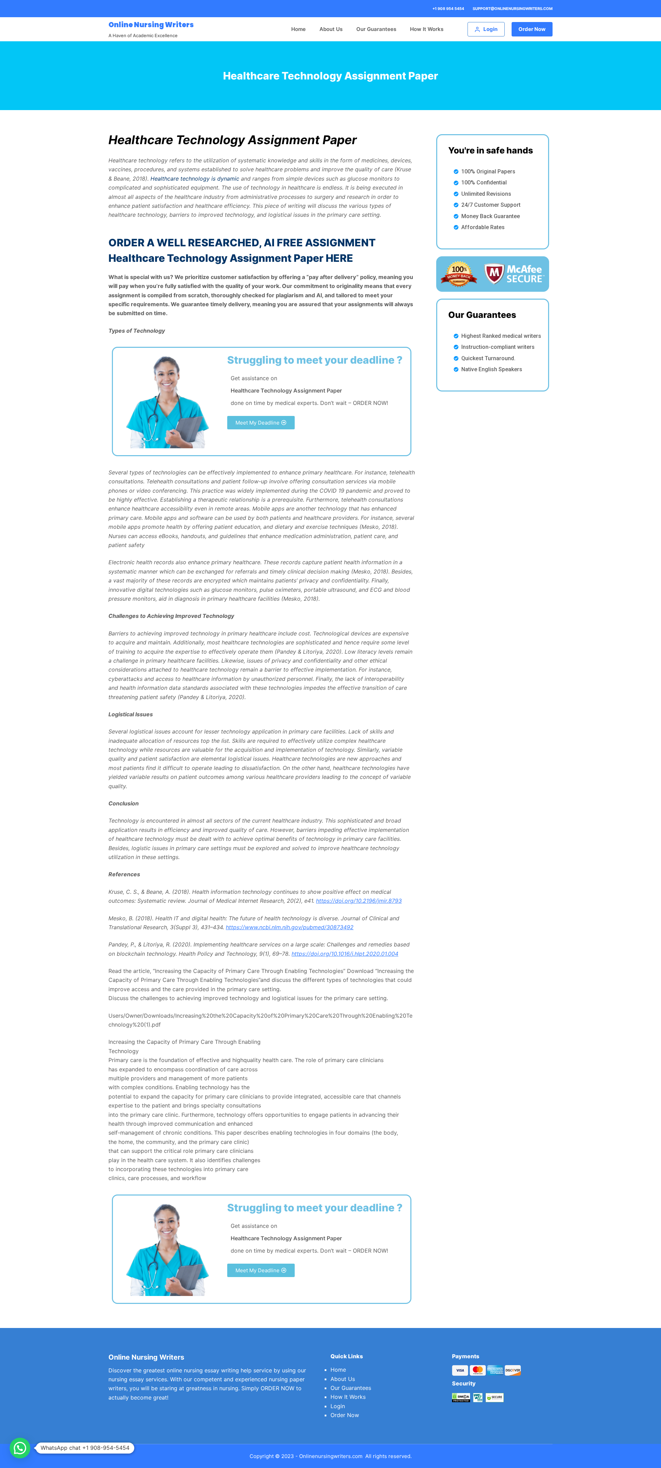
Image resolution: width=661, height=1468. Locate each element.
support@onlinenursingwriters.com (513, 8)
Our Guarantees (376, 29)
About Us (331, 29)
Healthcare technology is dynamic (194, 178)
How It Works (426, 29)
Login (337, 1406)
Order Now (532, 29)
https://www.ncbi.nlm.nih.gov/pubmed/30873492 (290, 927)
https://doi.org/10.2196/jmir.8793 (359, 900)
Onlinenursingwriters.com (331, 1456)
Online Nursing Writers (151, 25)
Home (298, 29)
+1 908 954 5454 (448, 8)
